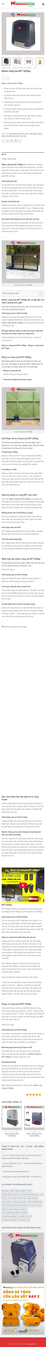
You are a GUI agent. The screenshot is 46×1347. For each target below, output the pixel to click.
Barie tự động (14, 1191)
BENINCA (24, 1191)
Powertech (22, 1220)
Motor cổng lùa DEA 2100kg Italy (12, 1135)
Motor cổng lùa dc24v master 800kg (34, 1135)
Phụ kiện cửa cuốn (25, 1216)
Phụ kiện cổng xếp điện (9, 1216)
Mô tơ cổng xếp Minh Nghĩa (10, 1212)
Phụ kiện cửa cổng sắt (9, 1220)
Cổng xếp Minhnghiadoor (30, 1194)
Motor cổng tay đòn (20, 1202)
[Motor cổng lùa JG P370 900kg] (23, 1258)
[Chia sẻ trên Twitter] (8, 141)
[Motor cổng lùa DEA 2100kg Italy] (12, 1118)
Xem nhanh (23, 1331)
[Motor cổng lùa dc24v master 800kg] (34, 1118)
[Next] (41, 33)
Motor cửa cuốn (36, 1205)
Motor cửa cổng (21, 136)
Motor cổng (28, 134)
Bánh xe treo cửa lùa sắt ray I (23, 1327)
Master (14, 1198)
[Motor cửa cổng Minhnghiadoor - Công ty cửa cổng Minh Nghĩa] (23, 4)
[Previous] (5, 33)
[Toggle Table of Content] (39, 294)
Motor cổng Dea (33, 1198)
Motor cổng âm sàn (23, 1205)
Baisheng (5, 1191)
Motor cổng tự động (15, 134)
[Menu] (3, 4)
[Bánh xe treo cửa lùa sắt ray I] (23, 1309)
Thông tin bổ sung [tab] (9, 159)
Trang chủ (6, 68)
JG (9, 1198)
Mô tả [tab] (4, 154)
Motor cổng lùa (37, 134)
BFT (35, 68)
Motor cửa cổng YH (20, 1209)
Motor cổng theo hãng (22, 68)
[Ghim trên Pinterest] (12, 141)
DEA (41, 1194)
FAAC (4, 1198)
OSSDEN (24, 1212)
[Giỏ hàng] (43, 3)
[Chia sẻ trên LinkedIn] (16, 141)
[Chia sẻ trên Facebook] (4, 141)
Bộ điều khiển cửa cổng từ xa (11, 1194)
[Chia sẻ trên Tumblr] (20, 141)
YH (28, 1220)
